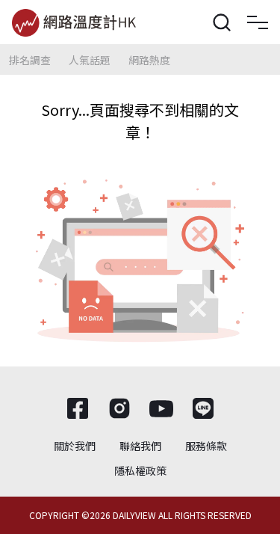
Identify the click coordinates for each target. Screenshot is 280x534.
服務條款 (206, 445)
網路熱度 (149, 59)
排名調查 (30, 59)
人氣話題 (90, 59)
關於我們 (75, 445)
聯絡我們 (140, 445)
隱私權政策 (140, 470)
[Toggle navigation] (257, 22)
